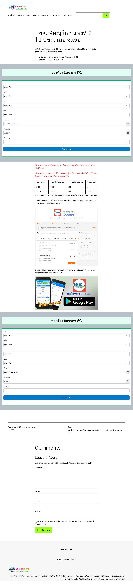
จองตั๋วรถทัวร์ (72, 430)
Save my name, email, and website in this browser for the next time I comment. (65, 522)
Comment (39, 468)
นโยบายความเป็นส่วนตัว (66, 560)
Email (38, 501)
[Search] (106, 15)
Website (38, 511)
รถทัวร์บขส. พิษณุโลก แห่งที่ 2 (105, 430)
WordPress (120, 579)
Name (38, 491)
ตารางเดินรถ (32, 427)
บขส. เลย (91, 430)
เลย (118, 430)
